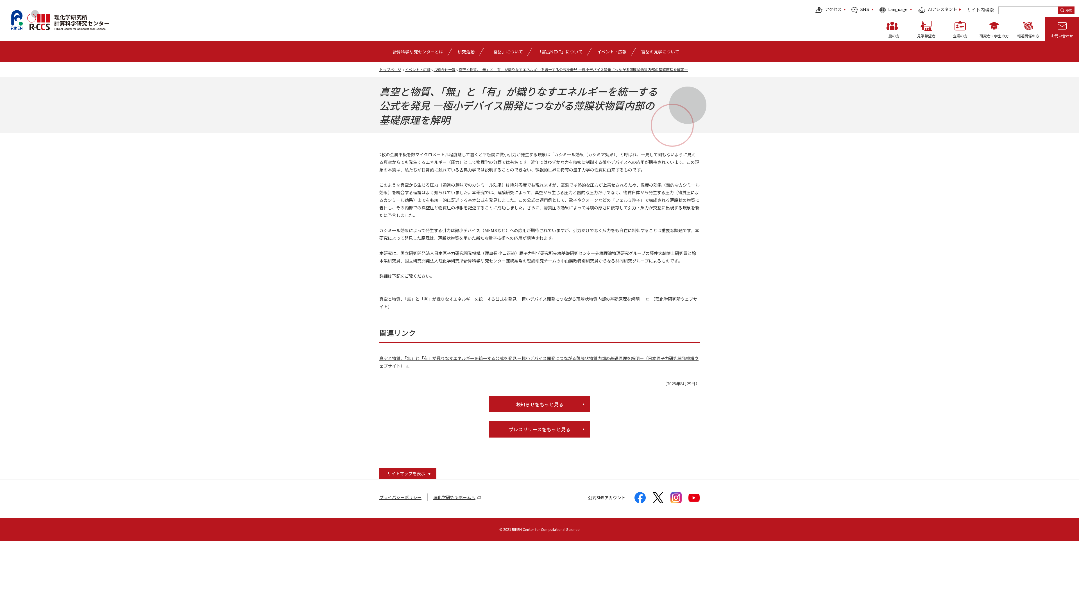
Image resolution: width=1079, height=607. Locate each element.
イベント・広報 (417, 69)
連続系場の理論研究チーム (531, 261)
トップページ (390, 69)
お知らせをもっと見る (539, 404)
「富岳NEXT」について (560, 51)
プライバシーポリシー (400, 497)
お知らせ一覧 (444, 69)
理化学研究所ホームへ (454, 497)
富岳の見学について (660, 51)
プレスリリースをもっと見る (539, 429)
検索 (1069, 10)
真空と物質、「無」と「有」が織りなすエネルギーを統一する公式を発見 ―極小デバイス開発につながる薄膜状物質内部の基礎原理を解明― (573, 69)
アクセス (833, 9)
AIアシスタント (942, 9)
